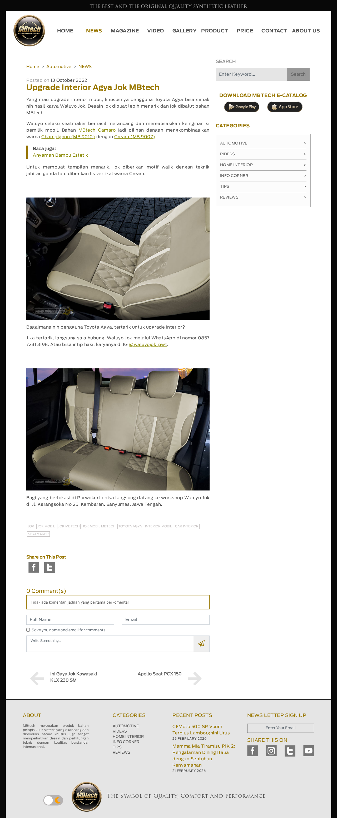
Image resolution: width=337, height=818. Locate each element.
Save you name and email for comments (69, 630)
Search (298, 74)
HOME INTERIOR (128, 737)
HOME (65, 31)
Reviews (263, 197)
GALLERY (184, 31)
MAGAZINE (125, 31)
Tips (263, 187)
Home (32, 67)
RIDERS (120, 731)
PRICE (245, 31)
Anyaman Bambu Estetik (60, 155)
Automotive (58, 67)
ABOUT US (306, 31)
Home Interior (263, 165)
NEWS (94, 31)
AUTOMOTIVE (126, 726)
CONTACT (274, 31)
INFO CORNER (126, 742)
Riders (263, 154)
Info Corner (263, 176)
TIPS (117, 747)
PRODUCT (214, 31)
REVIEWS (121, 752)
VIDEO (155, 31)
